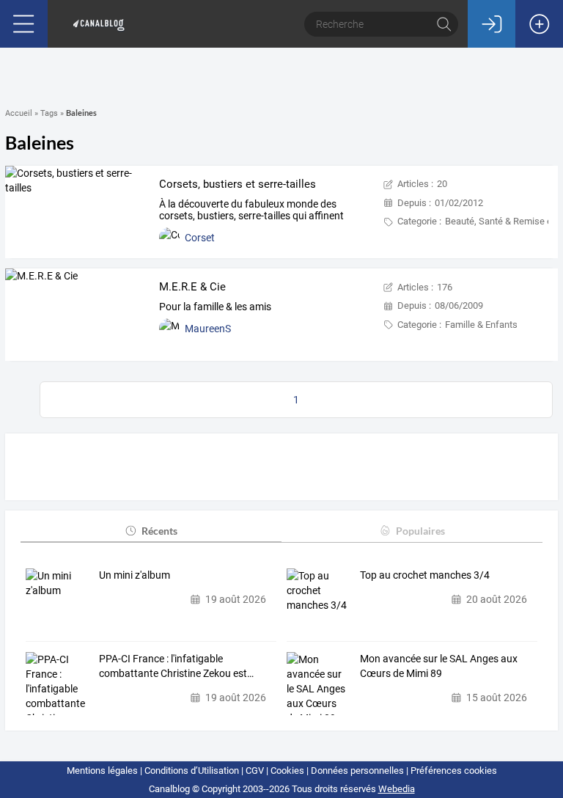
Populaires (420, 530)
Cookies (287, 770)
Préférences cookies (454, 770)
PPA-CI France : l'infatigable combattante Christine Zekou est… (176, 666)
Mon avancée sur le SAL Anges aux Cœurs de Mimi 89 (439, 666)
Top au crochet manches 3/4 (425, 575)
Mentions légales (102, 770)
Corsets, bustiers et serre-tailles (237, 184)
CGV (255, 770)
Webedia (396, 788)
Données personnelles (357, 770)
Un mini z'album (134, 575)
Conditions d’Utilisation (191, 770)
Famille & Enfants (481, 324)
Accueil (18, 113)
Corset (200, 238)
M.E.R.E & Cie (192, 286)
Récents (159, 530)
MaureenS (208, 328)
